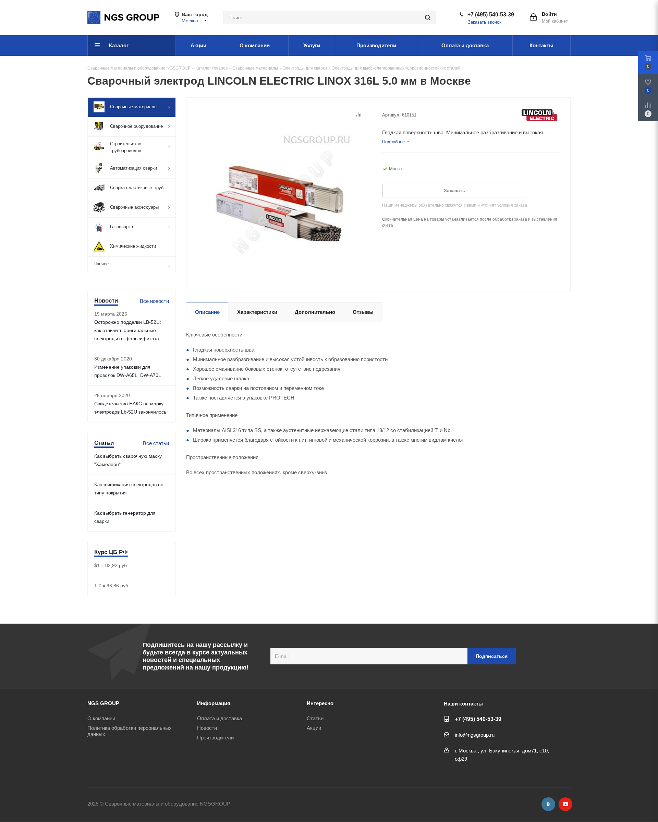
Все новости (154, 301)
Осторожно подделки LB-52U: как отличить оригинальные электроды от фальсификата (127, 330)
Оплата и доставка (219, 718)
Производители (215, 737)
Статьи (315, 718)
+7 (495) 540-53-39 (490, 14)
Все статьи (156, 443)
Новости (207, 728)
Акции (314, 728)
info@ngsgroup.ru (475, 735)
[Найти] (427, 17)
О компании (101, 718)
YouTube (565, 804)
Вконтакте (548, 804)
